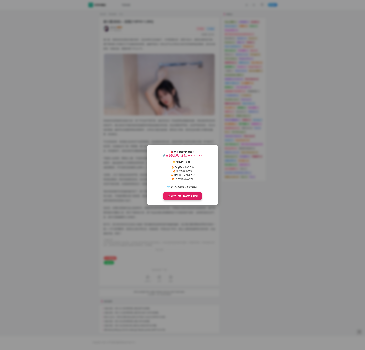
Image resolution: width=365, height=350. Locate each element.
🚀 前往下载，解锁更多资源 (182, 196)
